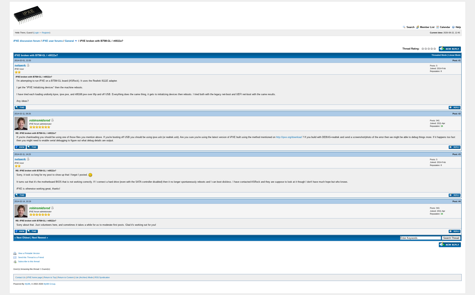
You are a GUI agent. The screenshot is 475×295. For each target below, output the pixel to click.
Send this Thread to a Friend (31, 257)
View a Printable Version (29, 253)
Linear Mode (454, 55)
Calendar (445, 27)
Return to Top (50, 277)
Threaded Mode (439, 55)
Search (411, 27)
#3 (459, 154)
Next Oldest (23, 237)
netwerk (20, 65)
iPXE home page (34, 277)
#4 (459, 201)
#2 (459, 114)
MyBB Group (49, 284)
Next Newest (39, 237)
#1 (459, 60)
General (69, 40)
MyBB (27, 284)
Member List (427, 27)
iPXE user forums (52, 40)
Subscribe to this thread (29, 261)
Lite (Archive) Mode (84, 277)
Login (36, 33)
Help (458, 27)
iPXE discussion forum (26, 40)
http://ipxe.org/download (289, 137)
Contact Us (20, 277)
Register (46, 33)
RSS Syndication (102, 277)
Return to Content (66, 277)
